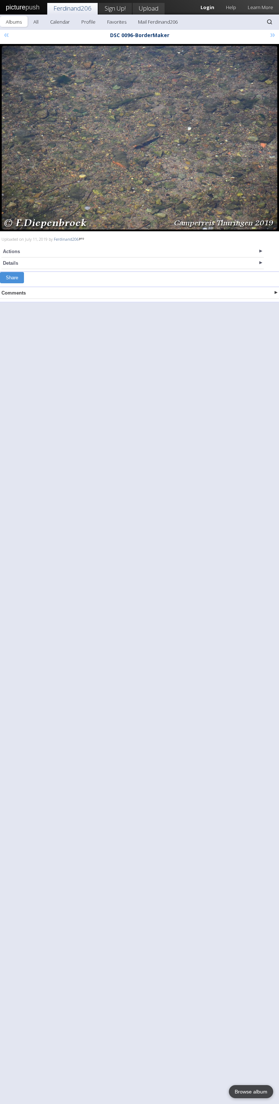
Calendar (60, 22)
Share (12, 277)
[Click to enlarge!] (139, 137)
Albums (14, 22)
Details (10, 263)
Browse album (251, 1092)
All (36, 22)
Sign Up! (115, 8)
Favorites (116, 22)
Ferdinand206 (72, 8)
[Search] (269, 22)
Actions (11, 251)
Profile (88, 22)
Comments (13, 293)
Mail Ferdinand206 (158, 22)
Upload (148, 8)
